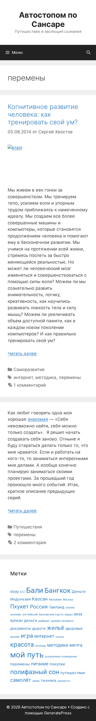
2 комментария (30, 542)
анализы (15, 614)
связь (36, 681)
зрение (14, 636)
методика (45, 377)
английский (30, 614)
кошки (60, 636)
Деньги (79, 591)
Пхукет (19, 606)
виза (78, 614)
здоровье (74, 628)
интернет (23, 377)
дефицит (44, 621)
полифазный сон (34, 672)
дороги (39, 628)
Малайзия (55, 599)
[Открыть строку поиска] (88, 52)
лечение (40, 645)
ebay (14, 591)
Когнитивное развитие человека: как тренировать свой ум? (43, 114)
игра (27, 635)
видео (69, 614)
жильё (55, 627)
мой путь (27, 654)
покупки (57, 664)
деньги (30, 620)
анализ (70, 607)
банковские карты (51, 614)
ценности (63, 681)
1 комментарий (30, 385)
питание (39, 663)
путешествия (72, 672)
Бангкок (58, 590)
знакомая (38, 419)
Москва (68, 599)
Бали (34, 590)
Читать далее (22, 353)
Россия (39, 607)
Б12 (22, 592)
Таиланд (56, 607)
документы (20, 628)
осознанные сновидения (61, 656)
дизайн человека (62, 621)
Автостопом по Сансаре (48, 19)
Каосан (40, 599)
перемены (70, 377)
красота (22, 644)
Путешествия (28, 526)
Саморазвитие (29, 369)
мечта (75, 645)
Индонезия (20, 599)
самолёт (20, 680)
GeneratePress (57, 712)
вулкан (16, 620)
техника (48, 680)
